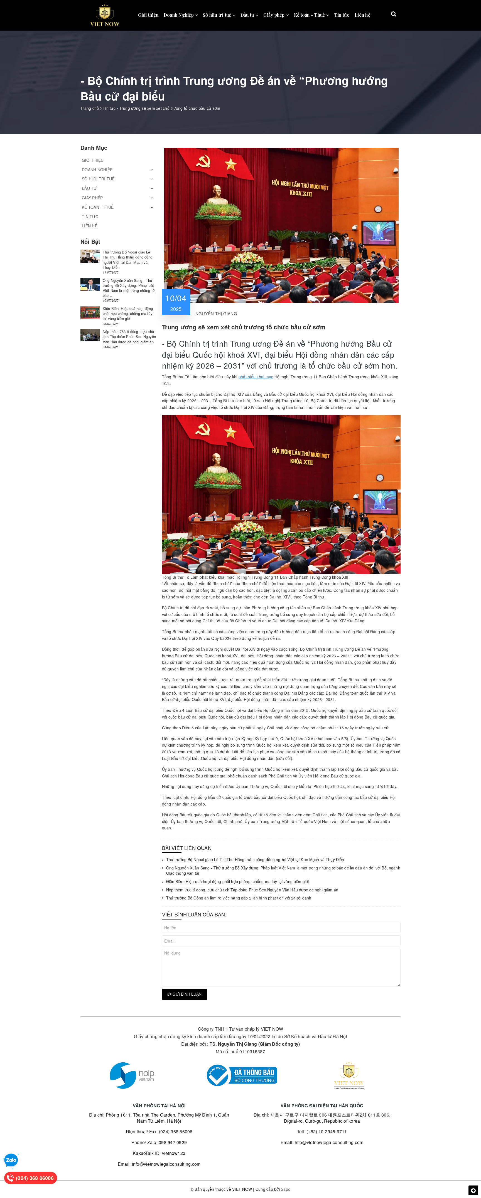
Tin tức (342, 15)
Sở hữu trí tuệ (217, 15)
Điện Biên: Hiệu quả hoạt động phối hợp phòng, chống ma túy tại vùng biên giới (237, 881)
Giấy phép (274, 15)
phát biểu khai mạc (256, 376)
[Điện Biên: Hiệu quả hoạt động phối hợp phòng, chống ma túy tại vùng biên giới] (90, 312)
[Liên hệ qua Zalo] (11, 1160)
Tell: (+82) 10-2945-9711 (322, 1131)
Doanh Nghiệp (179, 15)
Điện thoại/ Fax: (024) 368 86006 (159, 1131)
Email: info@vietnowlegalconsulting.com (159, 1164)
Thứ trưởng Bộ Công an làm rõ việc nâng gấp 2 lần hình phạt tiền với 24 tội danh (238, 898)
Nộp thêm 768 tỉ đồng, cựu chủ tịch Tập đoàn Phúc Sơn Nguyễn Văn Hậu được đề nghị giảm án (252, 890)
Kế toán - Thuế (310, 15)
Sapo (285, 1189)
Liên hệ (362, 15)
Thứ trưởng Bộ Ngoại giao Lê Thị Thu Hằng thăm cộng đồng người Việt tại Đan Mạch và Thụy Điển (255, 859)
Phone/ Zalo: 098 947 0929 (159, 1142)
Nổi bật (90, 241)
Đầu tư (248, 15)
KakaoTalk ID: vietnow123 (159, 1153)
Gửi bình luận (186, 994)
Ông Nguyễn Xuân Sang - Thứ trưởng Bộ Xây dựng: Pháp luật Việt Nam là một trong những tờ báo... (128, 288)
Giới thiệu (148, 15)
